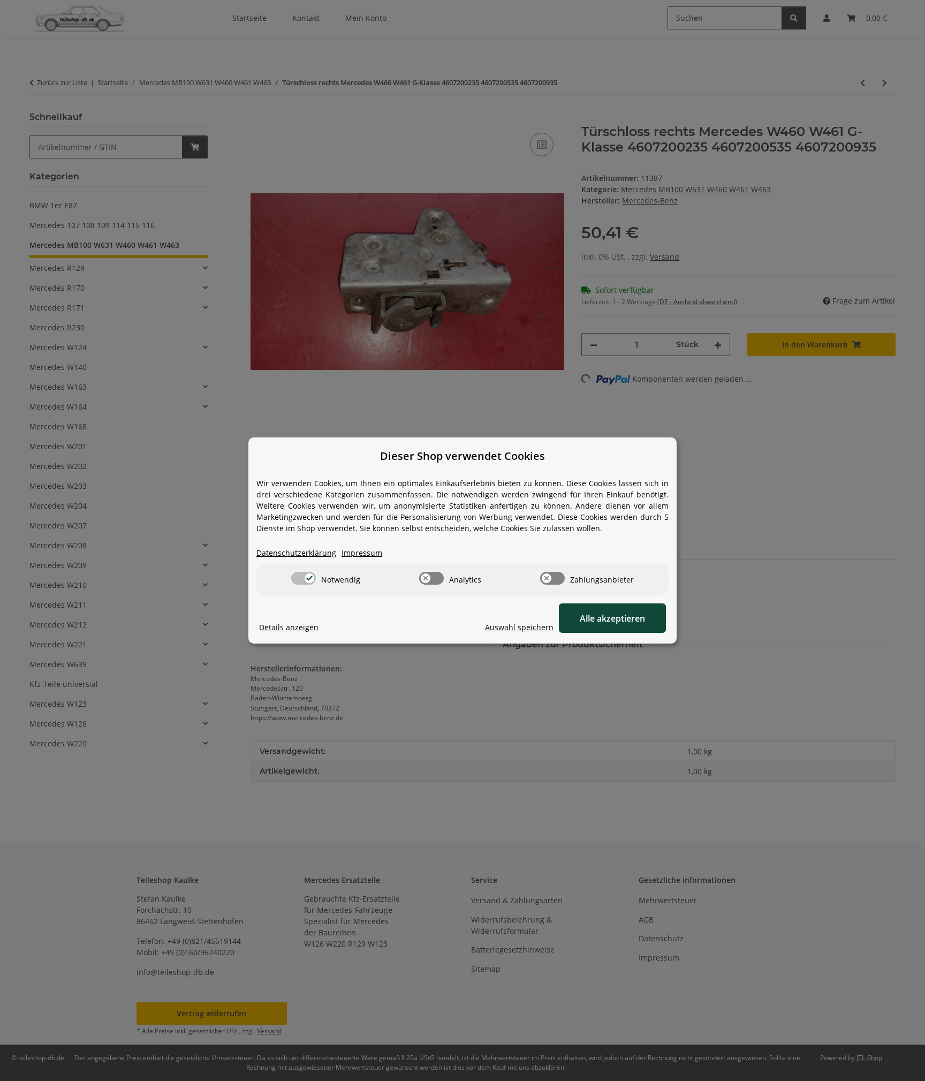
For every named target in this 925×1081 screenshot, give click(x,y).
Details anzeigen (289, 627)
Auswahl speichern (519, 627)
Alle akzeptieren (612, 618)
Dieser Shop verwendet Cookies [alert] (462, 456)
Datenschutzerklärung (296, 553)
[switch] (303, 578)
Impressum (362, 553)
